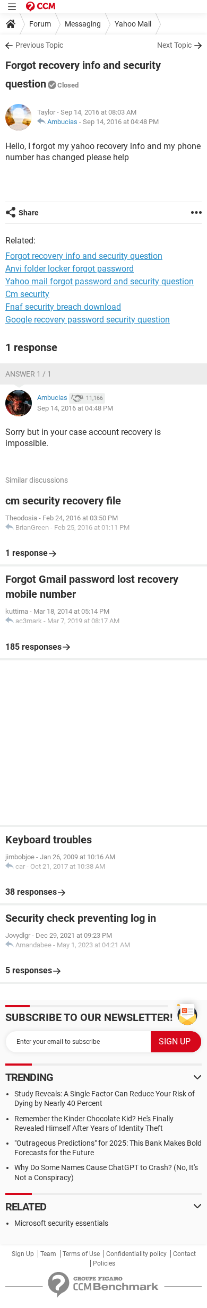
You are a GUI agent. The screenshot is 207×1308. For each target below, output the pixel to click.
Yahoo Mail (133, 24)
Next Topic (174, 45)
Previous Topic (39, 45)
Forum (40, 24)
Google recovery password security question (87, 320)
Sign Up (23, 1254)
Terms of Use (81, 1254)
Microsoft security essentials (61, 1223)
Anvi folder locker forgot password (69, 269)
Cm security (27, 294)
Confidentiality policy (136, 1254)
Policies (104, 1263)
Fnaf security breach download (63, 307)
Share (29, 212)
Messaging (83, 24)
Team (48, 1254)
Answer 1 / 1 (28, 374)
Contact (184, 1254)
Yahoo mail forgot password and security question (99, 281)
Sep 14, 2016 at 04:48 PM (121, 122)
